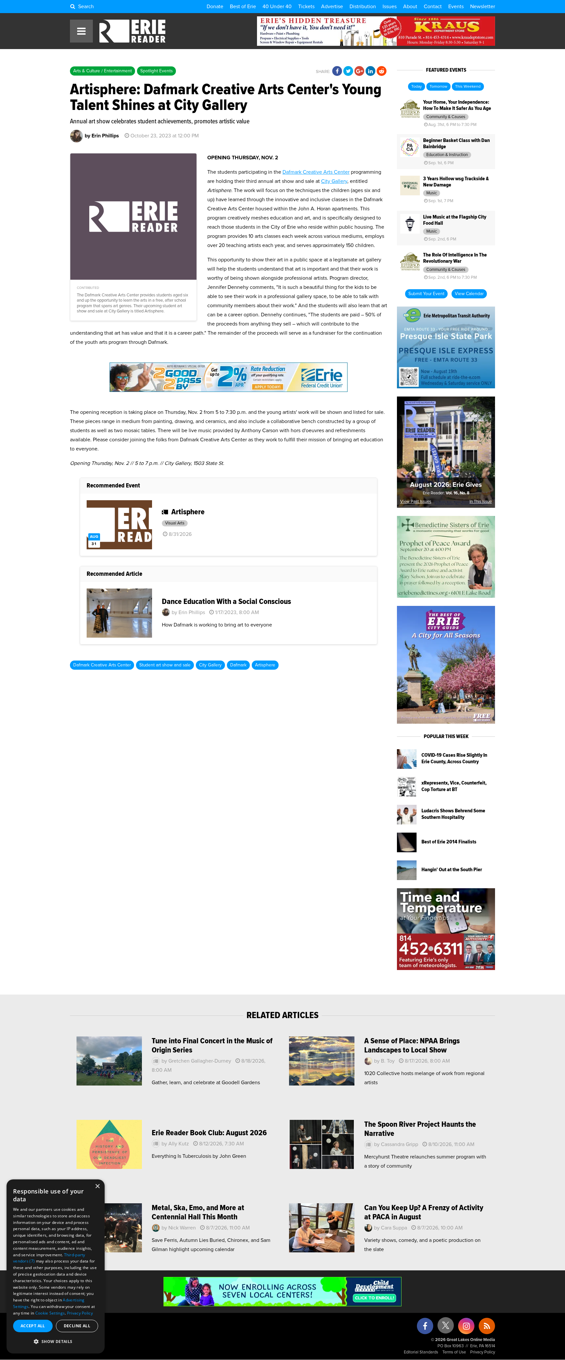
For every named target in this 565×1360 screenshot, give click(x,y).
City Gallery (334, 181)
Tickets (306, 6)
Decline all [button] (77, 1326)
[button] (55, 1341)
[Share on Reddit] (381, 71)
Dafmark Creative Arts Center (316, 172)
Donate (215, 6)
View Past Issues (415, 502)
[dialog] (56, 1266)
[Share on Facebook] (337, 71)
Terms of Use (454, 1352)
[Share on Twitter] (348, 71)
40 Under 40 (277, 6)
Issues (390, 6)
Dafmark (238, 665)
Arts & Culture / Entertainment (102, 71)
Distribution (363, 6)
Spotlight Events (156, 71)
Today (416, 87)
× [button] (97, 1186)
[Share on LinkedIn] (370, 71)
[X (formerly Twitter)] (445, 1328)
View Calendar (469, 293)
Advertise (332, 6)
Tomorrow (438, 87)
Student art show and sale (165, 665)
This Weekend (468, 87)
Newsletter (482, 6)
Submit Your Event (426, 293)
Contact (433, 6)
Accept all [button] (33, 1326)
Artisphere (265, 665)
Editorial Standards (421, 1352)
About (410, 6)
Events (456, 6)
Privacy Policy (482, 1352)
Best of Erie (243, 6)
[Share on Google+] (359, 71)
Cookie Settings (50, 1313)
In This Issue (481, 502)
